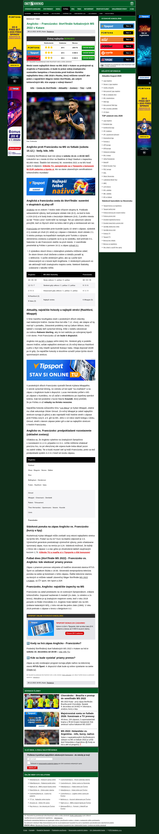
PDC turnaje (107, 169)
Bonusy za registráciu (110, 244)
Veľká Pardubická (109, 159)
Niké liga (106, 102)
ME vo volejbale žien (110, 95)
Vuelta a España (108, 88)
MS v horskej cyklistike (110, 109)
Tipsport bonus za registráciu (112, 206)
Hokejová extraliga (109, 152)
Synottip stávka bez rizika (111, 227)
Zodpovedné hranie (80, 825)
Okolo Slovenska (108, 176)
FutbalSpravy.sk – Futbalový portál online (43, 783)
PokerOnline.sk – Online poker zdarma (42, 790)
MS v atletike (107, 190)
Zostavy (74, 88)
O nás (25, 830)
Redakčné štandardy (43, 830)
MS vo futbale (109, 13)
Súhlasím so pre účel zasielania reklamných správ (56, 763)
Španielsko (37, 13)
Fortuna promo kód (109, 216)
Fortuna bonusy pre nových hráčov (114, 213)
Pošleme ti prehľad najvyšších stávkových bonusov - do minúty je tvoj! (58, 755)
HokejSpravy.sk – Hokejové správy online (43, 780)
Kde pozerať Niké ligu (110, 105)
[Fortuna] (144, 155)
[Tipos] (15, 155)
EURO (101, 13)
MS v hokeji (107, 155)
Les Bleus (64, 408)
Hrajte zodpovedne (66, 675)
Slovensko (28, 13)
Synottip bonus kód (109, 230)
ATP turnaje (107, 145)
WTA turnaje (107, 148)
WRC (105, 183)
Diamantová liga (108, 138)
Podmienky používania (59, 830)
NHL (104, 173)
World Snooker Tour (109, 166)
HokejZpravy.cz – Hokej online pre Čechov (74, 790)
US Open (106, 112)
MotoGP (105, 162)
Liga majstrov (55, 13)
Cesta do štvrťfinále (46, 88)
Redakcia (50, 31)
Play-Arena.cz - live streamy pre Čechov (42, 806)
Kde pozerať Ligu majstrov (111, 91)
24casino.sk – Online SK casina (40, 803)
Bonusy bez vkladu (109, 240)
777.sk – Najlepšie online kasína (40, 799)
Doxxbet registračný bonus (111, 220)
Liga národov (92, 13)
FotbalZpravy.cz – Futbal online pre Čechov (74, 787)
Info (32, 88)
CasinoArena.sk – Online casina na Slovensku (75, 783)
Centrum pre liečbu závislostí (97, 825)
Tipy (82, 88)
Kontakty (32, 830)
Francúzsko (32, 229)
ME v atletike (107, 194)
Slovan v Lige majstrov (110, 84)
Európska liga (67, 13)
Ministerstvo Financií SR (43, 825)
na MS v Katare (46, 341)
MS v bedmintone (108, 98)
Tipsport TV (107, 237)
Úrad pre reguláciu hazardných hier (62, 825)
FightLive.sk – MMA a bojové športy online (43, 787)
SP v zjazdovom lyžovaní (111, 134)
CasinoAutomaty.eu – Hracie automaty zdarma (75, 780)
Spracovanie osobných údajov (78, 830)
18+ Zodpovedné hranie (97, 830)
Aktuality (63, 88)
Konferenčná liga (80, 13)
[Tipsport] (144, 84)
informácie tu (36, 677)
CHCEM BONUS (88, 48)
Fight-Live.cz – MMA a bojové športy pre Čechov (76, 803)
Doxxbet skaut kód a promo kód (113, 223)
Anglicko (46, 13)
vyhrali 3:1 (73, 245)
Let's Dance (107, 187)
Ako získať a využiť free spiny (112, 247)
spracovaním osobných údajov (48, 763)
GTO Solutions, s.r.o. (115, 830)
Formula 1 (106, 141)
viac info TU (64, 652)
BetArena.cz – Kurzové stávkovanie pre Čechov (76, 799)
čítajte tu (31, 670)
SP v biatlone (107, 131)
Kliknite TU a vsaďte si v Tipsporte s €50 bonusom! (64, 552)
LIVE (89, 88)
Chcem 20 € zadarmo (74, 633)
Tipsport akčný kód (109, 209)
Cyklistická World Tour (110, 180)
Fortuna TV (106, 233)
